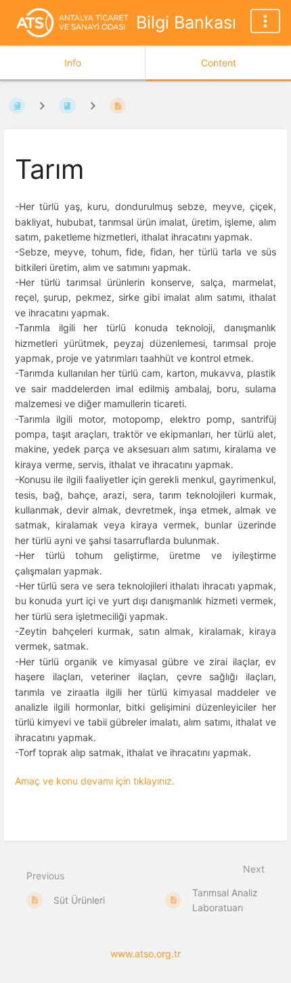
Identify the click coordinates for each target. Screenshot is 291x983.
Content (218, 62)
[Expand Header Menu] (265, 21)
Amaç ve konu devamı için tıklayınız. (95, 781)
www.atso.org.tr (145, 953)
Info (72, 62)
